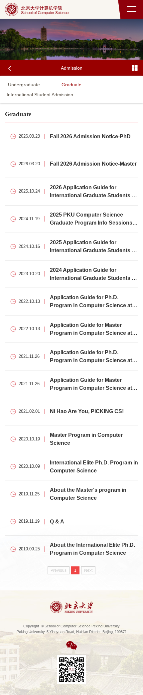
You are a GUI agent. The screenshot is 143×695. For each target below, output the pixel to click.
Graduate (71, 84)
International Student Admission (40, 94)
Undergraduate (24, 84)
